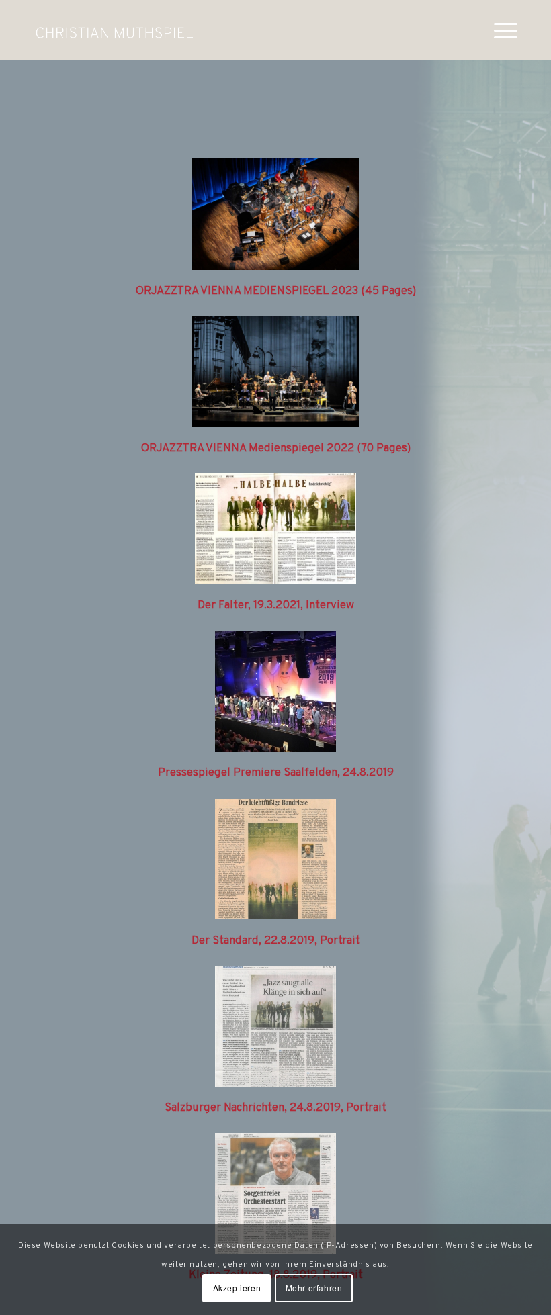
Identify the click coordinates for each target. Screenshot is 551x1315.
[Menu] (498, 30)
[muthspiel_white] (114, 30)
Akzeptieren (237, 1288)
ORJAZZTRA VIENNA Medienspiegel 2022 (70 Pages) (276, 448)
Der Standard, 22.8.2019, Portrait (276, 941)
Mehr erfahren (314, 1288)
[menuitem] (498, 30)
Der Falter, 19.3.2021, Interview (276, 605)
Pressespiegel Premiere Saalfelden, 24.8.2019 (276, 773)
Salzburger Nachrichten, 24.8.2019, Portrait (275, 1108)
